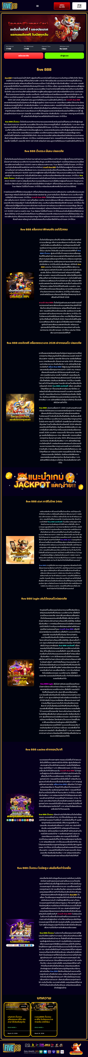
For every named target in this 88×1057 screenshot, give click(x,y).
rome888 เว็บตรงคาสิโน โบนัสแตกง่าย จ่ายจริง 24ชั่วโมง (44, 1019)
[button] (37, 6)
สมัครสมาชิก (23, 55)
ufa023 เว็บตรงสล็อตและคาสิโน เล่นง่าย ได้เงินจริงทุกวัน (17, 1019)
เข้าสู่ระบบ (64, 55)
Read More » (12, 1027)
